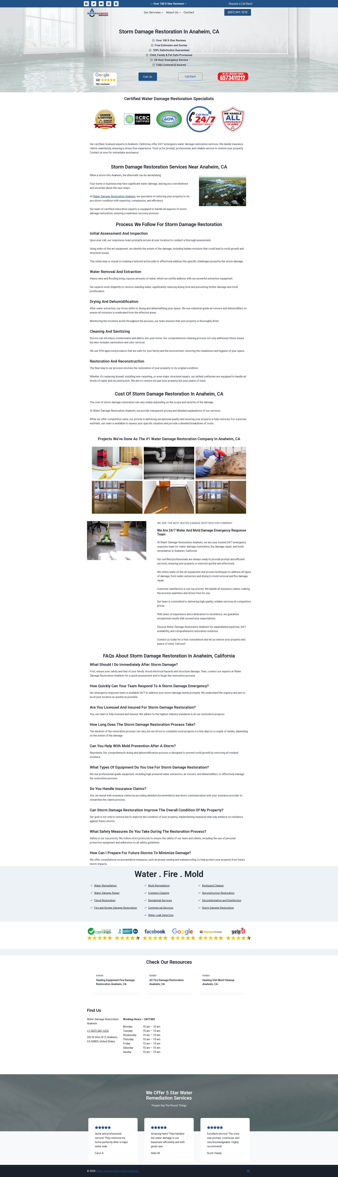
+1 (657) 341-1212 (98, 1030)
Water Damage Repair (106, 893)
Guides (99, 976)
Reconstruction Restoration (218, 893)
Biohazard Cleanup (213, 885)
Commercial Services (160, 907)
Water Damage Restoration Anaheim (114, 196)
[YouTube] (101, 3)
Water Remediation (105, 885)
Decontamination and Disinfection (221, 900)
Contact (189, 12)
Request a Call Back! (241, 3)
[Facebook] (86, 3)
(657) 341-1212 (238, 12)
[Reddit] (116, 3)
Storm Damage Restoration (218, 907)
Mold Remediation (159, 885)
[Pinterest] (108, 3)
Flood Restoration (104, 900)
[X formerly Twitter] (93, 3)
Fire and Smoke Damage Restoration (115, 907)
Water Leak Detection (160, 915)
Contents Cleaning (158, 893)
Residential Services (160, 900)
